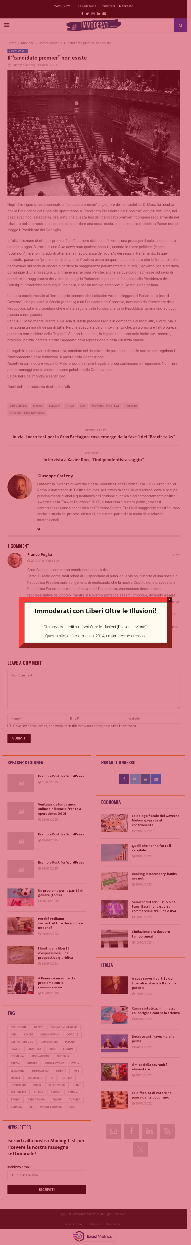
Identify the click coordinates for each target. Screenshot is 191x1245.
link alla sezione (131, 627)
